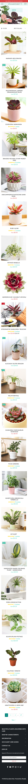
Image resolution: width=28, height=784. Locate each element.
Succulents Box (10, 779)
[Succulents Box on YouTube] (10, 767)
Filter (5, 28)
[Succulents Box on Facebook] (7, 767)
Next (13, 720)
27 (21, 715)
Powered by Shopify (20, 779)
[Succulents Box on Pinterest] (13, 767)
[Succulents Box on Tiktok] (20, 767)
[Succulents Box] (14, 3)
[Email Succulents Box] (18, 767)
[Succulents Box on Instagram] (16, 767)
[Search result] (21, 3)
